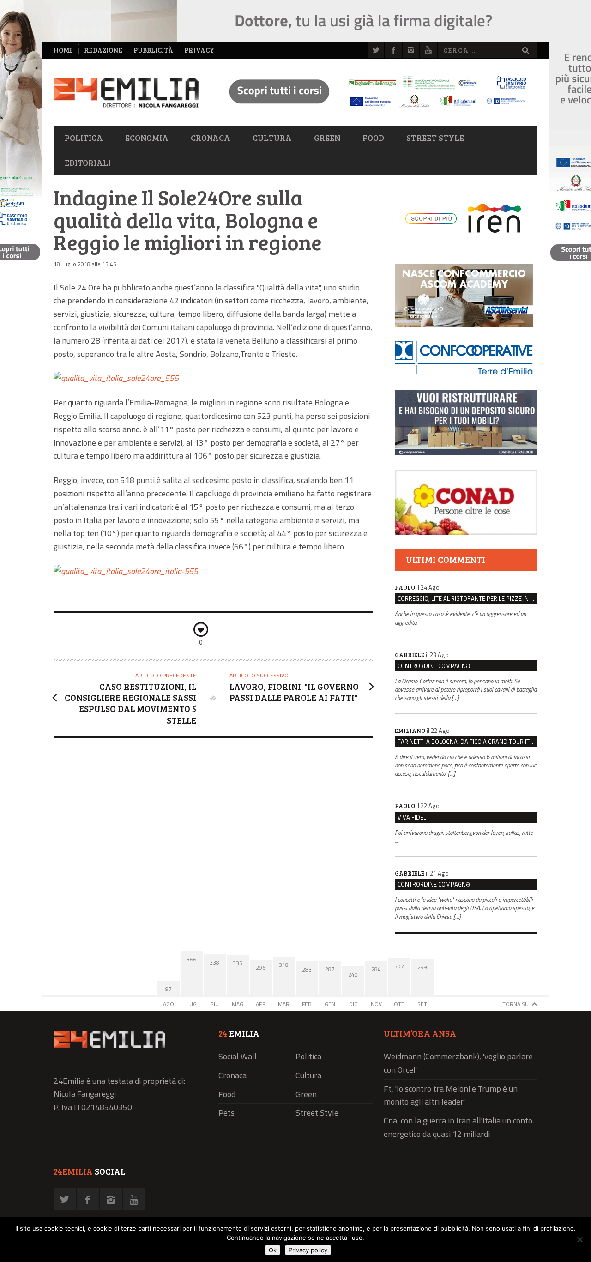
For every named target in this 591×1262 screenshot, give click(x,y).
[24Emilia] (126, 93)
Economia (147, 137)
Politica (84, 137)
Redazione (103, 50)
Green (327, 137)
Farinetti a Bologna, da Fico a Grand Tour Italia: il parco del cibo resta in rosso (467, 741)
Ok (273, 1250)
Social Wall (237, 1056)
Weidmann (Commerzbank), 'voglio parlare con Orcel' (458, 1063)
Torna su (515, 1004)
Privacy (199, 50)
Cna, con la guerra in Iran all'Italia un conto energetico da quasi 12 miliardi (458, 1127)
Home (63, 50)
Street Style (435, 137)
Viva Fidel (412, 817)
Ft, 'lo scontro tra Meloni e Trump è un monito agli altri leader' (451, 1095)
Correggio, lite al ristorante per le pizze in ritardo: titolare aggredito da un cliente (467, 598)
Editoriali (88, 162)
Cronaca (210, 137)
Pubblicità (153, 50)
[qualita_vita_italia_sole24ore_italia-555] (126, 571)
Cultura (272, 137)
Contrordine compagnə (434, 665)
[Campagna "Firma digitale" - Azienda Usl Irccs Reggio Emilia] (373, 109)
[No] (579, 1239)
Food (373, 137)
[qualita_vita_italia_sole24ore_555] (116, 378)
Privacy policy (308, 1250)
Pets (226, 1112)
